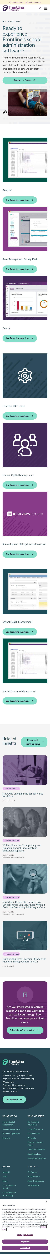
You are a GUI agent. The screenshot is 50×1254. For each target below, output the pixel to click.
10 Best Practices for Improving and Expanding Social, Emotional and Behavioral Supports (22, 848)
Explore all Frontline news (32, 741)
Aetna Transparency (36, 1181)
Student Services (11, 789)
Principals (32, 1138)
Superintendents (34, 1154)
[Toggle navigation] (45, 8)
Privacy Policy (34, 1176)
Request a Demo (22, 80)
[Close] (46, 1202)
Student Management (11, 1129)
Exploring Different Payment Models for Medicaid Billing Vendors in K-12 (24, 960)
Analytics (6, 1138)
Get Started (12, 1099)
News (5, 1181)
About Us (7, 1172)
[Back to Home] (3, 21)
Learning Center (17, 2)
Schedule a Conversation (22, 1030)
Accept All (25, 1247)
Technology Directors (37, 1158)
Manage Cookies (25, 1234)
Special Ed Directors (36, 1149)
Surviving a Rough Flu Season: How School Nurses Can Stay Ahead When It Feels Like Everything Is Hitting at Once (24, 905)
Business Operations (11, 1133)
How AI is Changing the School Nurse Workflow (23, 795)
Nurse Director (34, 1133)
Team (5, 1176)
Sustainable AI (33, 1185)
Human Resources (35, 1129)
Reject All (25, 1241)
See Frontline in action (17, 200)
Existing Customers (34, 2)
